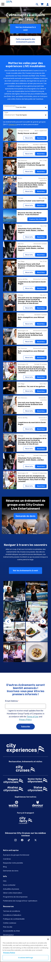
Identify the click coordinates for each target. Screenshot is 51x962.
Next (43, 621)
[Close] (48, 939)
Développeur (8, 935)
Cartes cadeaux (9, 923)
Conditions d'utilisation (12, 915)
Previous (8, 621)
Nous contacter (9, 885)
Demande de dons (10, 871)
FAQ (4, 881)
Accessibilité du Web (11, 931)
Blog (5, 867)
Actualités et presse (11, 889)
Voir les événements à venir (25, 28)
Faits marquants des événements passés (25, 40)
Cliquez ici (12, 124)
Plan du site (7, 927)
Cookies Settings (25, 957)
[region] (25, 949)
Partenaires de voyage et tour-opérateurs (20, 901)
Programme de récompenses (15, 897)
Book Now (41, 138)
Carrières (7, 859)
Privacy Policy (9, 952)
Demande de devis (25, 516)
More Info (29, 138)
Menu (3, 4)
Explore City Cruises (37, 219)
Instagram (15, 840)
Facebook (22, 840)
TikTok (29, 840)
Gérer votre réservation (12, 893)
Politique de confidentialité (14, 919)
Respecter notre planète (13, 863)
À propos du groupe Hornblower (16, 855)
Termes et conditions (11, 911)
